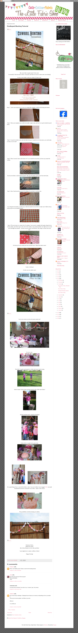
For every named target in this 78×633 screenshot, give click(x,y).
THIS (46, 487)
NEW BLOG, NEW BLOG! (62, 188)
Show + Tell (59, 204)
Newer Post (9, 612)
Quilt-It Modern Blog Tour (62, 222)
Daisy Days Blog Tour (61, 192)
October (60, 284)
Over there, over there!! (61, 252)
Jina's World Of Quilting (62, 151)
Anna (11, 574)
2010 (58, 316)
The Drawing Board (61, 196)
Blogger (54, 624)
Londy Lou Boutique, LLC (62, 261)
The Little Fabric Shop (63, 110)
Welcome (59, 214)
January (60, 310)
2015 (58, 274)
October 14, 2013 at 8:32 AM (15, 589)
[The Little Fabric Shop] (63, 116)
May (59, 302)
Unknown (12, 566)
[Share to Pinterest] (25, 560)
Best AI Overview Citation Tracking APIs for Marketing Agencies (62, 131)
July (59, 298)
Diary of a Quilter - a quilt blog (63, 123)
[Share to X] (22, 560)
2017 (58, 271)
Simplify (58, 174)
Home (13, 20)
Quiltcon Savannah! (66, 197)
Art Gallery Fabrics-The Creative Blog (62, 136)
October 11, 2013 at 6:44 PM (15, 570)
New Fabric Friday (62, 288)
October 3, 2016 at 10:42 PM (15, 606)
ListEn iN (59, 247)
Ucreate (58, 155)
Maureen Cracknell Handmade (63, 161)
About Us (36, 20)
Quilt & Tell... (59, 248)
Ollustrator (46, 624)
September (60, 294)
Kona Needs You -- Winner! (62, 258)
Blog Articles (59, 221)
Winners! (58, 262)
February (60, 308)
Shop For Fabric (62, 20)
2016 (58, 272)
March (59, 306)
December (60, 280)
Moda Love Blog (60, 235)
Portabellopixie (60, 251)
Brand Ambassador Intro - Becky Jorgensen (65, 145)
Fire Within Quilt (60, 152)
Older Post (50, 612)
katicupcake (59, 226)
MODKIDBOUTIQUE (62, 178)
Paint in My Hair (60, 213)
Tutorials (29, 20)
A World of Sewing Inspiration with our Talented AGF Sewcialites (63, 138)
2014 (58, 276)
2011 (58, 314)
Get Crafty (21, 20)
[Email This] (20, 560)
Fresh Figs (59, 187)
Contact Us (45, 20)
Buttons (53, 20)
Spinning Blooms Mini (61, 218)
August (59, 296)
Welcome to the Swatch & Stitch (62, 257)
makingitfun (59, 142)
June (59, 300)
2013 (58, 278)
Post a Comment (12, 609)
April (59, 304)
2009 (58, 318)
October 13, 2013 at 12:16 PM (15, 581)
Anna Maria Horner (61, 217)
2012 (58, 312)
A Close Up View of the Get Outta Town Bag (66, 228)
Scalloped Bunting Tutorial (63, 290)
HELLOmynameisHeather (62, 166)
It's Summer (59, 175)
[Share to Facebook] (24, 560)
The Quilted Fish (60, 191)
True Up (59, 128)
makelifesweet (60, 234)
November (60, 282)
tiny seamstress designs (61, 238)
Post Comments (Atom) (16, 614)
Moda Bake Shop (60, 265)
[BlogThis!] (21, 560)
